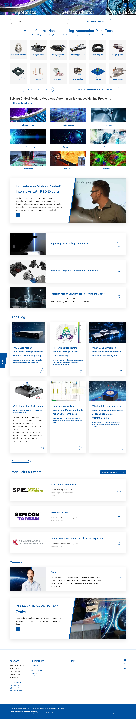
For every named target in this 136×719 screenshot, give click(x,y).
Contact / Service (36, 670)
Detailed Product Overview (36, 89)
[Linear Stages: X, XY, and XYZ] (77, 48)
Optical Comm (68, 147)
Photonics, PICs (28, 125)
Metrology (108, 125)
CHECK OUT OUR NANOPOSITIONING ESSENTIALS (96, 89)
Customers (34, 673)
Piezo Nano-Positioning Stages (18, 78)
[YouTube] (125, 660)
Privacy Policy (23, 715)
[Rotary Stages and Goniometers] (97, 48)
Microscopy (107, 169)
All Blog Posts (18, 460)
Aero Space (68, 169)
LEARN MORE (18, 215)
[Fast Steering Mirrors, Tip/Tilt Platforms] (58, 71)
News (33, 675)
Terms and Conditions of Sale (35, 715)
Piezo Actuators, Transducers (38, 78)
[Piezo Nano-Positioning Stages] (18, 71)
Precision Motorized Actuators (117, 55)
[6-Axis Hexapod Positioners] (18, 48)
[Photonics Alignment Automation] (97, 71)
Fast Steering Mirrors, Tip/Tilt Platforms (58, 78)
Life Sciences (108, 147)
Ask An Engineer (36, 665)
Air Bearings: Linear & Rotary (58, 55)
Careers (33, 668)
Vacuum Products (118, 79)
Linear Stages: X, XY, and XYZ (78, 55)
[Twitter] (125, 664)
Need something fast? (96, 21)
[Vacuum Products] (117, 72)
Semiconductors (68, 125)
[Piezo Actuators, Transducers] (38, 71)
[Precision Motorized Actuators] (117, 48)
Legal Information (14, 715)
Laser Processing (28, 147)
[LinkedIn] (125, 668)
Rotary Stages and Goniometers (98, 55)
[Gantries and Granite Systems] (38, 48)
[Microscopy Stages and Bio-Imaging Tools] (77, 71)
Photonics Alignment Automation (98, 78)
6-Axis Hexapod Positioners (18, 54)
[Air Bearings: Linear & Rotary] (58, 48)
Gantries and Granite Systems (38, 55)
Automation (28, 169)
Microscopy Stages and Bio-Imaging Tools (78, 78)
